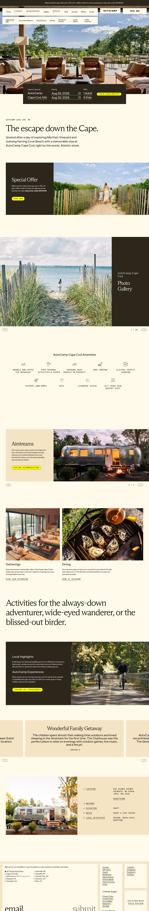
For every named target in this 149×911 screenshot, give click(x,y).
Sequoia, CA (11, 879)
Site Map (105, 906)
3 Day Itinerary (88, 21)
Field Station (135, 903)
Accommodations (26, 21)
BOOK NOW (134, 11)
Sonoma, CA (40, 879)
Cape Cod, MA (10, 21)
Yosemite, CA (11, 881)
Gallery (46, 12)
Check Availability (109, 94)
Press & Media (107, 879)
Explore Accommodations (26, 468)
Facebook (131, 872)
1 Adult (87, 93)
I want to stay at (34, 89)
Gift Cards (106, 870)
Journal (74, 12)
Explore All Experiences (27, 689)
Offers (83, 12)
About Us (56, 11)
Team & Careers (108, 882)
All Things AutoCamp (14, 871)
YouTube (130, 875)
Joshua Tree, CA (42, 876)
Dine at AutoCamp (71, 579)
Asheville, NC (41, 871)
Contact (105, 867)
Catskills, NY (40, 874)
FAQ (66, 12)
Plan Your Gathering (17, 579)
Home (8, 12)
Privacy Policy (107, 896)
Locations (18, 11)
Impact (105, 872)
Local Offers (75, 21)
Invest (91, 12)
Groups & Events (32, 11)
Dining (52, 21)
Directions (119, 799)
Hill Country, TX (18, 876)
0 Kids (87, 97)
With (85, 89)
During (54, 89)
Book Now (18, 198)
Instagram (131, 870)
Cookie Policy (107, 899)
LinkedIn (130, 867)
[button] (5, 330)
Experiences (41, 21)
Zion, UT (39, 881)
